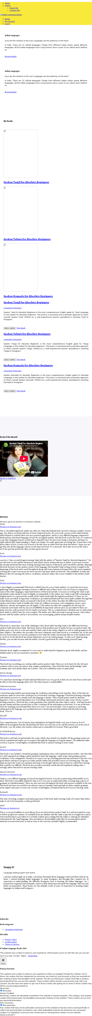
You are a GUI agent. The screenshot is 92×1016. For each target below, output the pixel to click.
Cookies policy (11, 942)
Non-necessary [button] (6, 1003)
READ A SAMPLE (10, 328)
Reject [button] (23, 956)
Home (7, 3)
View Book (21, 328)
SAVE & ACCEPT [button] (7, 1015)
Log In (7, 24)
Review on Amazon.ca (9, 808)
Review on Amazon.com (10, 526)
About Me (14, 8)
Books (7, 19)
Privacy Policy (11, 939)
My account (10, 21)
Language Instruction (13, 308)
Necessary (7, 991)
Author (8, 5)
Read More (32, 956)
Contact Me (15, 10)
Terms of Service (12, 944)
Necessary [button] (4, 988)
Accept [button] (16, 956)
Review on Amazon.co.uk (11, 718)
